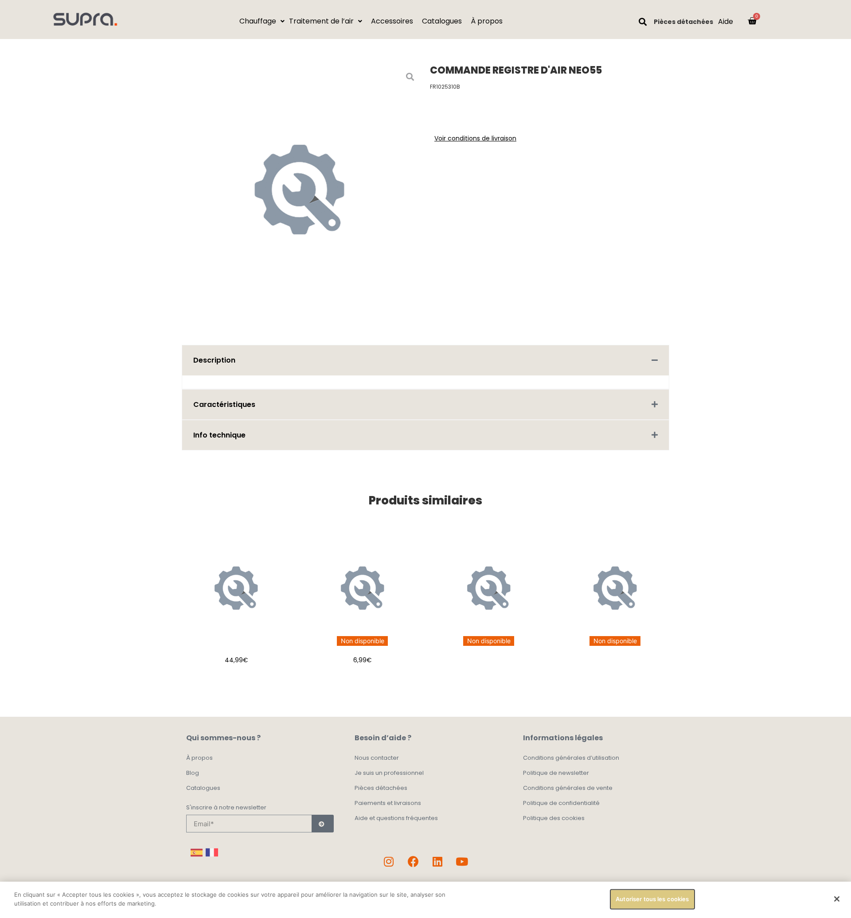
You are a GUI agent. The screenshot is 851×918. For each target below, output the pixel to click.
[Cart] (752, 21)
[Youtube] (462, 861)
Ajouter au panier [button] (236, 682)
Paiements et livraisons (388, 803)
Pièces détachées (683, 21)
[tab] (425, 360)
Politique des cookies (554, 818)
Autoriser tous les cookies (652, 898)
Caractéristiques (224, 404)
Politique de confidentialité (561, 803)
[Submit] (323, 823)
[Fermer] (837, 899)
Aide (725, 21)
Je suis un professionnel (389, 773)
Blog (192, 773)
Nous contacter (377, 758)
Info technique (219, 435)
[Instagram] (389, 861)
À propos (199, 758)
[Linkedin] (437, 861)
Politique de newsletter (556, 773)
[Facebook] (413, 861)
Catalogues (203, 788)
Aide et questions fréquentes (396, 818)
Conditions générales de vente (568, 788)
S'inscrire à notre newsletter (226, 808)
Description (214, 360)
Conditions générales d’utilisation (571, 758)
